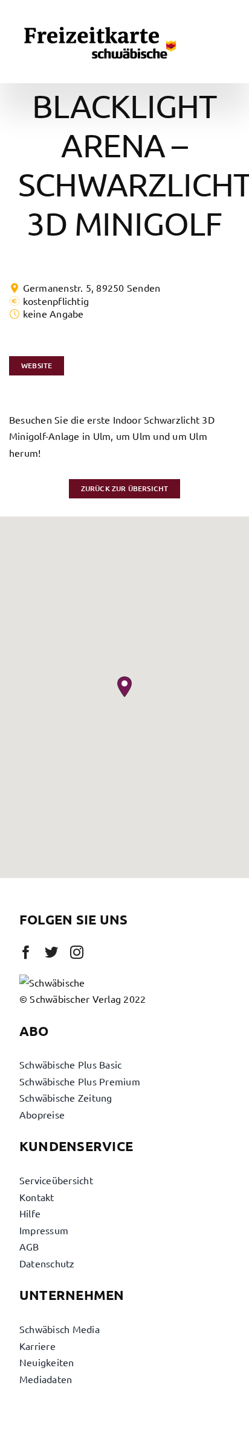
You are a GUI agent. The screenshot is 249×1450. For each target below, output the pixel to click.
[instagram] (76, 952)
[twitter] (51, 952)
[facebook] (26, 952)
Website (36, 365)
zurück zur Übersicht (125, 488)
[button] (124, 686)
